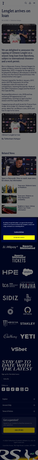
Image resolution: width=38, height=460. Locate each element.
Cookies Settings (19, 232)
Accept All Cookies (19, 237)
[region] (19, 230)
